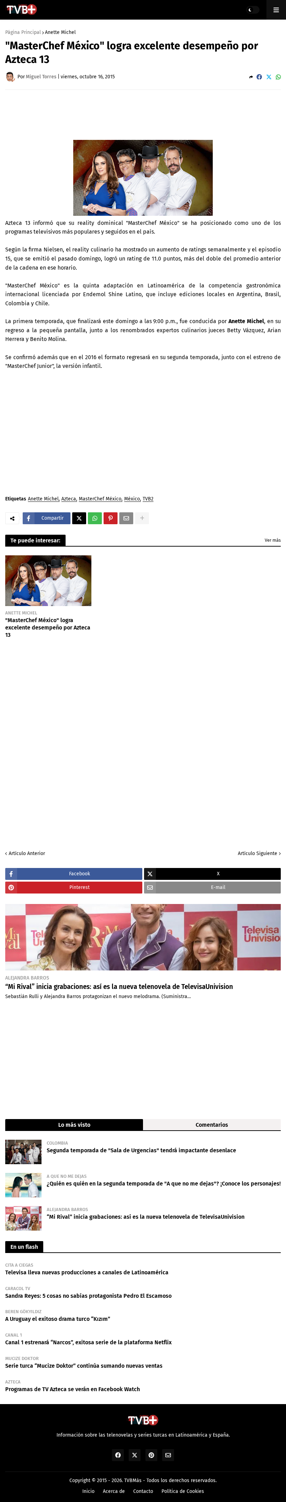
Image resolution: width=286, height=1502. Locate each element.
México (132, 499)
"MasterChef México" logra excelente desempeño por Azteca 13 (47, 627)
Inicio (88, 1491)
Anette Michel (60, 32)
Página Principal (23, 32)
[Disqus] (143, 743)
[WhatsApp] (278, 77)
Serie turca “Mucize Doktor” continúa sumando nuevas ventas (84, 1365)
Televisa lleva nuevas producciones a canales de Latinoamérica (86, 1272)
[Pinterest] (111, 518)
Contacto (143, 1491)
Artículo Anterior (27, 853)
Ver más (273, 540)
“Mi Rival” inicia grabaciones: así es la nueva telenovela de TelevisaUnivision (119, 987)
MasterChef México (100, 499)
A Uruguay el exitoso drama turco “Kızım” (57, 1319)
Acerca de (114, 1491)
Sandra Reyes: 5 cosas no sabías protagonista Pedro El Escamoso (88, 1296)
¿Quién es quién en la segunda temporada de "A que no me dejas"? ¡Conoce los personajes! (164, 1183)
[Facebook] (259, 77)
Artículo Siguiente (257, 853)
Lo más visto (74, 1125)
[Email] (126, 518)
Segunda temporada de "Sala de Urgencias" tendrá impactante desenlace (141, 1150)
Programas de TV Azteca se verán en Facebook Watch (72, 1389)
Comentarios (212, 1125)
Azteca (68, 499)
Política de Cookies (182, 1491)
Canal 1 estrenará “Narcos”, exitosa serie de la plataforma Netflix (88, 1342)
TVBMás (133, 1480)
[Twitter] (269, 77)
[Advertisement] (132, 114)
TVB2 (148, 499)
